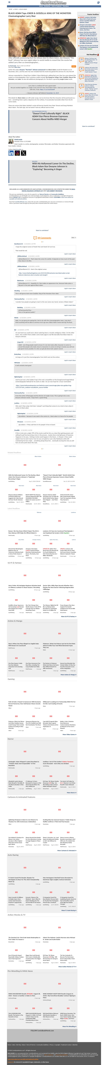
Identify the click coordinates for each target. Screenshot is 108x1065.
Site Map (18, 1045)
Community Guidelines (57, 194)
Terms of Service (44, 194)
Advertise (75, 1045)
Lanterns (73, 512)
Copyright (57, 1045)
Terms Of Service (31, 1045)
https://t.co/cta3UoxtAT (47, 89)
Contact (69, 1045)
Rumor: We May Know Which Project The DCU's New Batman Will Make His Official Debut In (88, 34)
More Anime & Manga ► (69, 675)
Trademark (64, 1045)
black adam (23, 9)
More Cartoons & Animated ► (67, 850)
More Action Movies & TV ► (67, 967)
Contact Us (11, 1062)
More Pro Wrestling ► (70, 1026)
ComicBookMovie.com (21, 201)
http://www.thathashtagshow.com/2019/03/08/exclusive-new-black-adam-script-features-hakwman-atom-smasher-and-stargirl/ (44, 274)
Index (13, 1045)
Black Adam (17, 67)
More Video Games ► (70, 734)
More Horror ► (72, 793)
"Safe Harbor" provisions (54, 191)
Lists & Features (57, 6)
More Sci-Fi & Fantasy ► (69, 616)
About (23, 1045)
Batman (39, 512)
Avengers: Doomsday (37, 539)
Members (66, 6)
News (41, 6)
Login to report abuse (70, 254)
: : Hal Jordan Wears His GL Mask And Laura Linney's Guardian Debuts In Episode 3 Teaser (88, 20)
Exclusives (47, 6)
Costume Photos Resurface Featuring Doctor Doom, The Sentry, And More (88, 27)
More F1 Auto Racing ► (69, 910)
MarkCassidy (13, 66)
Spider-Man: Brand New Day (54, 539)
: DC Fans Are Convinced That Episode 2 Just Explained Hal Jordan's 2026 (89, 47)
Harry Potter (21, 539)
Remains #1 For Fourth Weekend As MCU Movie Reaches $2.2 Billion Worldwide (89, 41)
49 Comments (44, 238)
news (16, 9)
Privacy (52, 1045)
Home (10, 9)
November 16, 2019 (52, 93)
